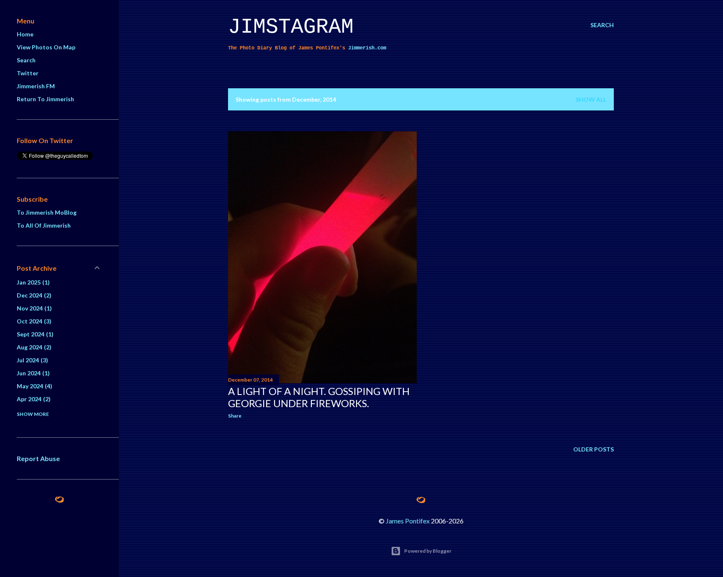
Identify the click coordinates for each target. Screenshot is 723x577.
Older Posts (593, 449)
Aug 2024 (33, 347)
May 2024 (33, 386)
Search (26, 60)
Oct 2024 (33, 321)
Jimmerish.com (367, 48)
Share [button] (234, 416)
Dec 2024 (33, 295)
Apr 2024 (33, 399)
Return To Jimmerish (45, 99)
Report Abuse (38, 458)
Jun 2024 (32, 373)
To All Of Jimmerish (44, 225)
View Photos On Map (46, 47)
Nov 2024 (33, 308)
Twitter (27, 73)
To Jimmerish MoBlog (47, 212)
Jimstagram (291, 27)
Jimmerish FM (36, 86)
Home (25, 34)
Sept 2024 (34, 334)
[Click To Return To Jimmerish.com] (59, 500)
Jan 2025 (32, 282)
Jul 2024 (31, 360)
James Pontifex (408, 521)
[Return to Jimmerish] (421, 500)
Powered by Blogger (427, 551)
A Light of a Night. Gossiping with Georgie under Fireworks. (319, 397)
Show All (591, 99)
